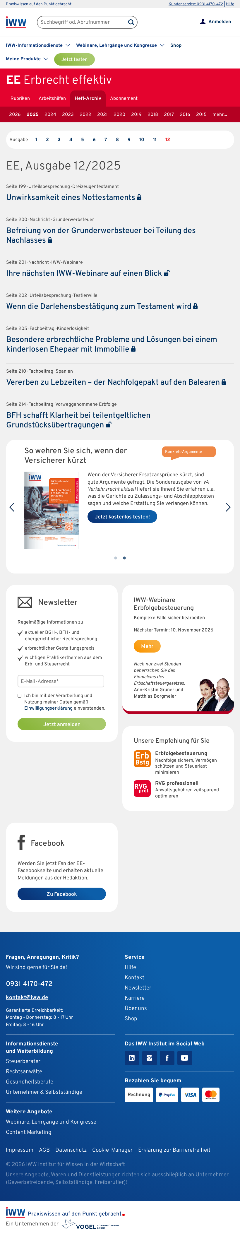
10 (141, 140)
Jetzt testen (74, 60)
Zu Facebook (62, 894)
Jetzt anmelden (61, 724)
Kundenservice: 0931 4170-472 (196, 4)
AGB (44, 1150)
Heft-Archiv (88, 99)
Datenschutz (71, 1150)
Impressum (19, 1150)
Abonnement (124, 99)
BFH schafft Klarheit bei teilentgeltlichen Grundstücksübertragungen (78, 420)
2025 (33, 115)
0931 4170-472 (29, 984)
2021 (102, 115)
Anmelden (219, 22)
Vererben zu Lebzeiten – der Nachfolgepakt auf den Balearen (114, 383)
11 (155, 140)
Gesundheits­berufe (29, 1082)
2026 (15, 115)
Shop (175, 46)
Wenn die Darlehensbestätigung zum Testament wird (99, 307)
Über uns (136, 1008)
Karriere (135, 998)
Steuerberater (23, 1061)
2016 (185, 115)
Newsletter (138, 988)
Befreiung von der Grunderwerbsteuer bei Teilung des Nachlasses (101, 236)
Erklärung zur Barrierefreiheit (174, 1150)
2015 (201, 115)
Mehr (147, 646)
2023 (68, 115)
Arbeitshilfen (52, 99)
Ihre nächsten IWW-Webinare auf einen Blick (85, 274)
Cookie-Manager (112, 1150)
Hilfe (230, 4)
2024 (50, 115)
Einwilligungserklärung (48, 708)
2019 (136, 115)
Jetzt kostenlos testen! (122, 517)
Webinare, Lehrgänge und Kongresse (51, 1122)
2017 (169, 115)
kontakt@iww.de (27, 997)
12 (167, 140)
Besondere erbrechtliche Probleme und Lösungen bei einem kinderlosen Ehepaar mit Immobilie (111, 345)
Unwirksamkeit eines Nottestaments (71, 198)
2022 (85, 115)
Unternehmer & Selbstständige (44, 1092)
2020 (119, 115)
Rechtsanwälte (24, 1071)
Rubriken (20, 99)
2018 (153, 115)
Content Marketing (29, 1132)
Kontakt (134, 977)
